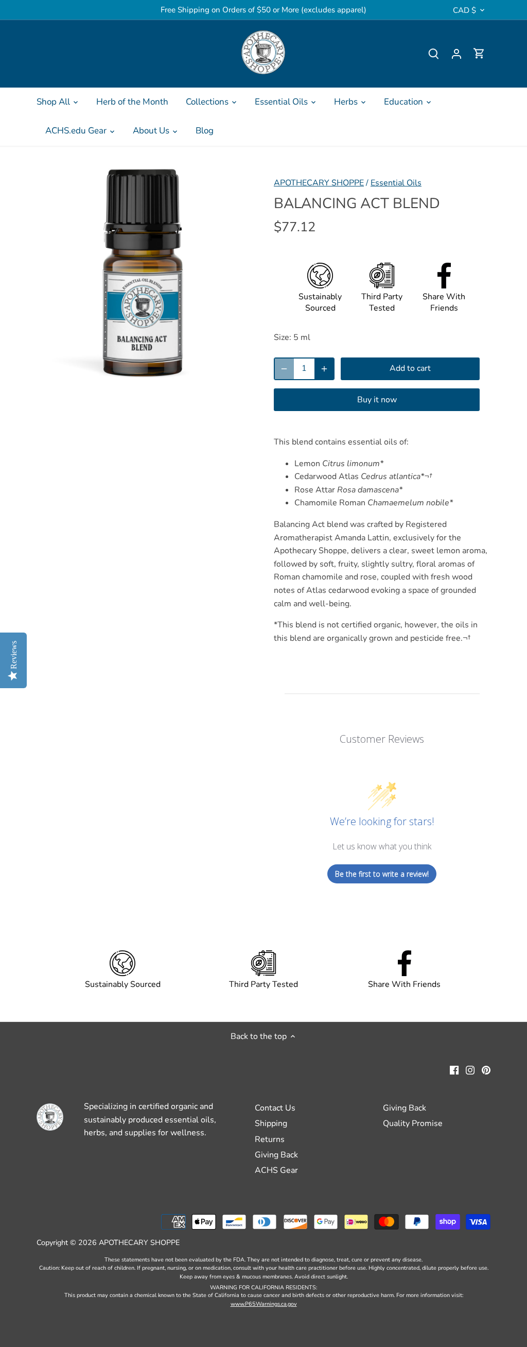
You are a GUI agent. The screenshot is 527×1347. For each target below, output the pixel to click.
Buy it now (377, 399)
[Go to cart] (479, 54)
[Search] (434, 54)
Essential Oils (396, 183)
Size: (282, 337)
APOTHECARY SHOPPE (319, 183)
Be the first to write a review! (382, 874)
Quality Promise (413, 1123)
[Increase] (324, 369)
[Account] (456, 54)
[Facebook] (454, 1070)
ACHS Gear (276, 1170)
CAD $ (464, 10)
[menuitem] (58, 102)
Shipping (271, 1123)
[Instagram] (470, 1070)
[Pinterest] (486, 1070)
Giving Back (276, 1155)
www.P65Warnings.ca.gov (264, 1304)
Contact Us (275, 1108)
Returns (270, 1139)
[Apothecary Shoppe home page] (263, 52)
